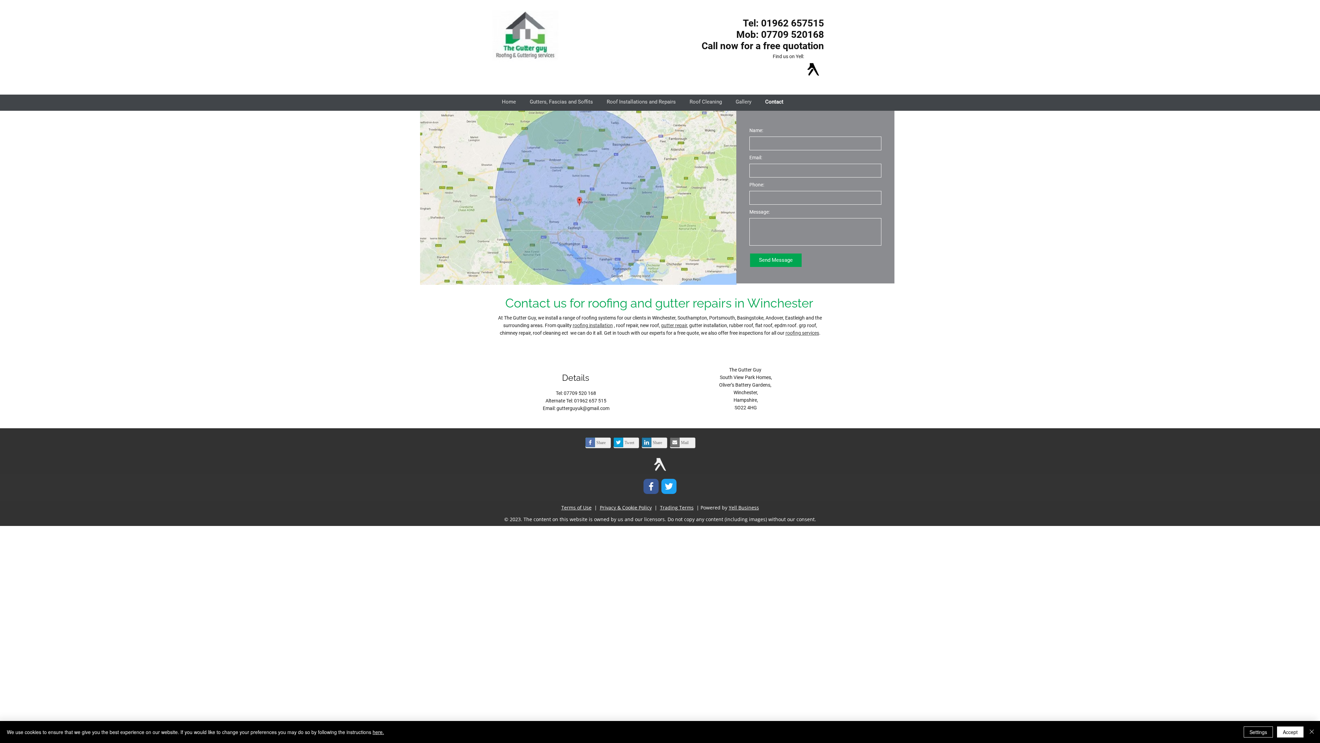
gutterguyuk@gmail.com (583, 408)
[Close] (1312, 731)
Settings (1258, 732)
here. (378, 732)
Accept (1290, 732)
